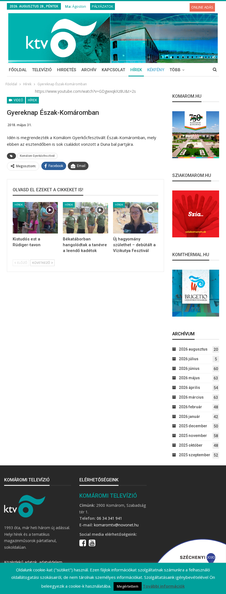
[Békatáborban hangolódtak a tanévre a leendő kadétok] (85, 218)
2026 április (189, 387)
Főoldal (18, 69)
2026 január (189, 416)
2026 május (189, 378)
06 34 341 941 (109, 518)
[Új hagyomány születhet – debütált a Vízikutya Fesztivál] (135, 218)
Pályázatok (102, 6)
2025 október (191, 445)
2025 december (193, 426)
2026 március (191, 397)
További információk (164, 586)
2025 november (193, 435)
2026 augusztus (193, 349)
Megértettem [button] (127, 586)
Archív (88, 69)
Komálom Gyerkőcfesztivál (37, 155)
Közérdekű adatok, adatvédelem (33, 562)
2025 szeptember (194, 455)
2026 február (190, 407)
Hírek (136, 69)
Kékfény (155, 69)
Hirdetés (66, 69)
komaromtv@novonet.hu (116, 524)
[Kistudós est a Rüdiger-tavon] (35, 218)
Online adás (202, 7)
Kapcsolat (113, 69)
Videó (18, 100)
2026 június (189, 368)
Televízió (42, 69)
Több (175, 69)
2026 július (188, 359)
